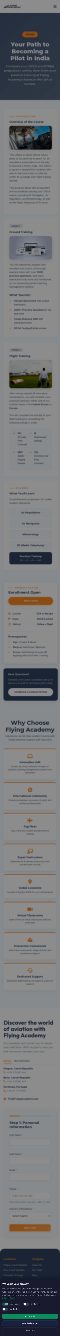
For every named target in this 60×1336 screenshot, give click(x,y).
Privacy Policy (9, 1298)
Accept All (30, 1316)
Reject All (30, 1330)
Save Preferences (30, 1323)
